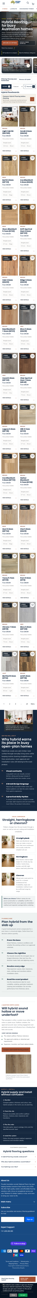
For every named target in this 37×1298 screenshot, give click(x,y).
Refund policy (25, 1261)
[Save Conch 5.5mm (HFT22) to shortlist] (14, 356)
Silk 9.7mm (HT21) (25, 430)
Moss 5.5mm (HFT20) (25, 628)
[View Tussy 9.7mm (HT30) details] (9, 563)
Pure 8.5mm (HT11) (25, 579)
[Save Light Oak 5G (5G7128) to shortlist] (14, 109)
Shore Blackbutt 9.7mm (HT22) (9, 230)
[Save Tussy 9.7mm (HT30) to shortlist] (14, 556)
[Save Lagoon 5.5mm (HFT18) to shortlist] (14, 407)
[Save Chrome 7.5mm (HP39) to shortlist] (14, 605)
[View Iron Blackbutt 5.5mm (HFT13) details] (9, 463)
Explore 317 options (10, 43)
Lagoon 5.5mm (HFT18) (8, 430)
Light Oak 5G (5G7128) (7, 132)
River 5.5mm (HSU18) (25, 330)
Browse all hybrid (24, 79)
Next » (33, 704)
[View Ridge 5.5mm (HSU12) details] (27, 265)
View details (9, 151)
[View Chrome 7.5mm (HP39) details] (9, 612)
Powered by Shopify (18, 1268)
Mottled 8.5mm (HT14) (9, 677)
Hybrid (5, 9)
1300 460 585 (8, 1231)
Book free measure (7, 48)
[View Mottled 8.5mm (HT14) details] (9, 661)
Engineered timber (27, 9)
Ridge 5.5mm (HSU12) (26, 281)
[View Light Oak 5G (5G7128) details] (9, 116)
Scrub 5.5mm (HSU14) (26, 132)
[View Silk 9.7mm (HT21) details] (27, 414)
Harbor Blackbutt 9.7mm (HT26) (26, 480)
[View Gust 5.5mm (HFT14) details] (9, 514)
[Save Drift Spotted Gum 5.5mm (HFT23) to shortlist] (32, 207)
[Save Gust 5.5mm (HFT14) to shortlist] (14, 507)
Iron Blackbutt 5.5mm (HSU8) (26, 181)
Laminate (13, 9)
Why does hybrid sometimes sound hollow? (15, 1162)
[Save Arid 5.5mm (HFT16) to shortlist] (32, 654)
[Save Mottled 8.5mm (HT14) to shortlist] (14, 654)
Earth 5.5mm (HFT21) (8, 181)
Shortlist (30, 86)
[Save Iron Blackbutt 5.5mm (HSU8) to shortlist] (32, 158)
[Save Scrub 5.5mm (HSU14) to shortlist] (32, 109)
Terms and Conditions (12, 1261)
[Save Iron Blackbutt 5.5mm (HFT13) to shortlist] (14, 456)
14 (27, 704)
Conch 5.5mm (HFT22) (8, 379)
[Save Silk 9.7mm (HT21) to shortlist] (32, 407)
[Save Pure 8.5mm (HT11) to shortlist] (32, 556)
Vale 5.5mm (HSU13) (7, 281)
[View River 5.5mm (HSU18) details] (27, 314)
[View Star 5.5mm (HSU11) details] (27, 514)
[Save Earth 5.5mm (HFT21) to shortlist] (14, 158)
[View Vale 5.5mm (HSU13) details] (9, 265)
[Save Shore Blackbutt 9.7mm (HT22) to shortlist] (14, 207)
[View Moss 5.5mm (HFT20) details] (27, 612)
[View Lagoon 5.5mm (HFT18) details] (9, 414)
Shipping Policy (13, 1264)
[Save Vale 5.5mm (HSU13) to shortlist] (14, 258)
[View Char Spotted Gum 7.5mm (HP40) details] (27, 363)
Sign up (30, 1219)
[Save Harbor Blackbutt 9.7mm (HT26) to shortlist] (32, 456)
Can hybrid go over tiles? (9, 1167)
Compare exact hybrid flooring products (16, 1050)
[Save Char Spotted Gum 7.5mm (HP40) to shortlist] (32, 356)
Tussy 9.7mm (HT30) (8, 579)
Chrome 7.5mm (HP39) (9, 628)
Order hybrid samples (24, 42)
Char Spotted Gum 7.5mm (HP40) (26, 380)
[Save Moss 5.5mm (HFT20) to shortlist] (32, 605)
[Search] (27, 2)
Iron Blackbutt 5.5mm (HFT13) (8, 479)
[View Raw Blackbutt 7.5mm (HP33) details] (9, 314)
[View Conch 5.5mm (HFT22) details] (9, 363)
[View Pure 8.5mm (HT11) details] (27, 563)
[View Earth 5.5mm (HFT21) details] (9, 165)
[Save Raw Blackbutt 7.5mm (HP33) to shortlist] (14, 307)
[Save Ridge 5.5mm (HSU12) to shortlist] (32, 258)
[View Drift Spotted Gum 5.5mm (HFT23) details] (27, 214)
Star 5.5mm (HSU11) (25, 530)
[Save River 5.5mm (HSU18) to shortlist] (32, 307)
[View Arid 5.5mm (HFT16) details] (27, 661)
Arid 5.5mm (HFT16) (25, 677)
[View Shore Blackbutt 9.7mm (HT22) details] (9, 214)
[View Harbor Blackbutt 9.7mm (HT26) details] (27, 463)
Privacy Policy (24, 1264)
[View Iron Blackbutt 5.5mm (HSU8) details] (27, 165)
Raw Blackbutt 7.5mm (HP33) (8, 330)
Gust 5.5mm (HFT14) (7, 530)
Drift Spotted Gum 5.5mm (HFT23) (26, 231)
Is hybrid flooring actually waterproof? (14, 1157)
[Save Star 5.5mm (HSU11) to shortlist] (32, 507)
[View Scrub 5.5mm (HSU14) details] (27, 116)
